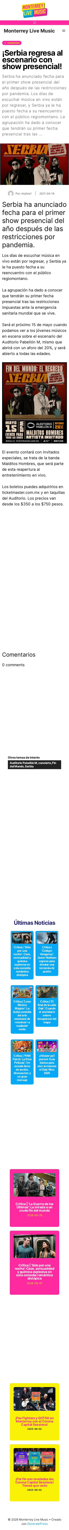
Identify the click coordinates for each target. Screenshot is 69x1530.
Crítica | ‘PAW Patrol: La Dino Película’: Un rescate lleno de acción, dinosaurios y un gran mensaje (22, 1068)
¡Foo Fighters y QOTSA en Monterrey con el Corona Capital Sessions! (34, 1421)
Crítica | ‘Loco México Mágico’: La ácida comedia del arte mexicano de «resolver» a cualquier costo (22, 1015)
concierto (44, 763)
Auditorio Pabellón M (23, 763)
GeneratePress (37, 1524)
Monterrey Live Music (29, 31)
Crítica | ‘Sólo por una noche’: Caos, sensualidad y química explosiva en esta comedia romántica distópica (22, 961)
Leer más (52, 134)
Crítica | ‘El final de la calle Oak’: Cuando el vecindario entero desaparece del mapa (46, 1012)
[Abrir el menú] (34, 22)
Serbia (29, 766)
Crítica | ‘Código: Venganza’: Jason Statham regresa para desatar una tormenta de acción (46, 959)
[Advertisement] (34, 547)
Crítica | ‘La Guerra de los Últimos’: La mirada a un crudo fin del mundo (34, 1207)
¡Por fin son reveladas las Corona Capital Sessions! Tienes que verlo (34, 1482)
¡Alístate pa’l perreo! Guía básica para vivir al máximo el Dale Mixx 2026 (46, 1064)
